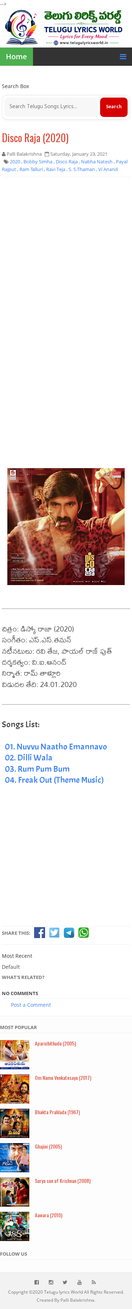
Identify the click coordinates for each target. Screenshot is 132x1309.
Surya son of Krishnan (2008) (63, 1180)
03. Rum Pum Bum (37, 768)
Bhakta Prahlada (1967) (57, 1112)
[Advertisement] (66, 250)
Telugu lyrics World (63, 1292)
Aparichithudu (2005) (55, 1043)
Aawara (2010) (48, 1215)
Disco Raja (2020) (35, 137)
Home (16, 56)
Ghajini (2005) (48, 1146)
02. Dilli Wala (28, 757)
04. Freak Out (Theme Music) (54, 779)
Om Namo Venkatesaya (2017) (63, 1077)
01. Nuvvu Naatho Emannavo (56, 746)
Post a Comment (31, 1004)
